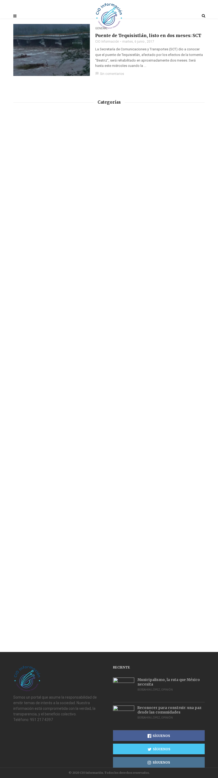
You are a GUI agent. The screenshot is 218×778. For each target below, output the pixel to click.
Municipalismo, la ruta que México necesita (168, 682)
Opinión (167, 689)
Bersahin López (148, 689)
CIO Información (107, 41)
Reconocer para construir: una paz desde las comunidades (169, 710)
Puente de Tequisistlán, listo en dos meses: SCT (148, 35)
